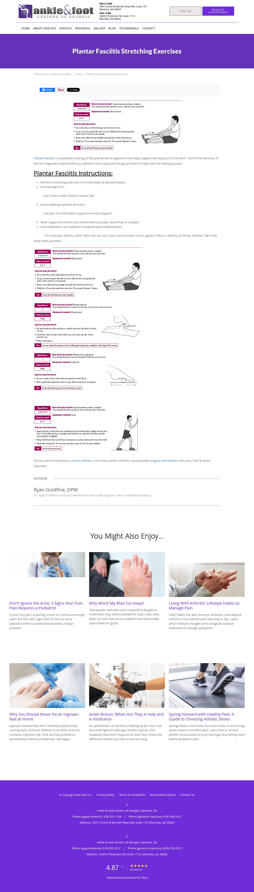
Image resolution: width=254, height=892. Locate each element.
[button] (218, 11)
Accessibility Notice (163, 795)
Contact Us (187, 795)
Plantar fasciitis (44, 158)
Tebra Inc (86, 795)
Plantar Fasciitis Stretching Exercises (107, 74)
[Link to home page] (77, 11)
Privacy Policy (105, 795)
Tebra (144, 877)
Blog (79, 74)
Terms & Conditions (132, 795)
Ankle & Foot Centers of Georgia (52, 74)
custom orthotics (81, 460)
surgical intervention (164, 460)
